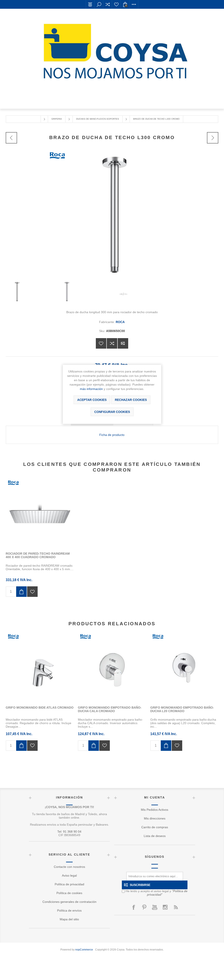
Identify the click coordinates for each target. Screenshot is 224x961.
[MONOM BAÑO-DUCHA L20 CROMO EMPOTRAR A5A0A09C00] (184, 667)
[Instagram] (165, 907)
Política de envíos (69, 910)
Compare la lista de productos (107, 4)
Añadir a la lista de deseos (101, 343)
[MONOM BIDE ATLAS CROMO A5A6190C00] (40, 667)
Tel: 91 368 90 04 (69, 831)
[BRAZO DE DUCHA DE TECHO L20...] (11, 137)
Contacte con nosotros (69, 866)
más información (91, 389)
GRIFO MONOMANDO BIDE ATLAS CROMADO (40, 707)
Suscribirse (140, 885)
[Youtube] (154, 907)
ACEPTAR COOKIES (92, 400)
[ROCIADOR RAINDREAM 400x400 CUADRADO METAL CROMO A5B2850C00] (40, 513)
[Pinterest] (144, 907)
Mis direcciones (154, 818)
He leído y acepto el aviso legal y (156, 892)
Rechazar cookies (131, 400)
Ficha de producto (111, 435)
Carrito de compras (154, 827)
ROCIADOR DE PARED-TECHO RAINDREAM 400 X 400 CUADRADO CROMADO (38, 555)
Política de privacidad (69, 884)
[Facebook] (133, 907)
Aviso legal (69, 875)
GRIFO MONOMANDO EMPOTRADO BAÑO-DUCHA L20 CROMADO (182, 709)
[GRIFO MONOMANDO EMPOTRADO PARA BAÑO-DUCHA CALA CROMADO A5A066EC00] (112, 667)
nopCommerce (84, 949)
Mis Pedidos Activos (154, 809)
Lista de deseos (116, 4)
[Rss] (175, 907)
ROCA (120, 322)
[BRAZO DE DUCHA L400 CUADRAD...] (212, 137)
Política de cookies (69, 893)
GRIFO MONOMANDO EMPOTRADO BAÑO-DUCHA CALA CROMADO (110, 709)
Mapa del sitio (69, 919)
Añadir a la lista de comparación (112, 343)
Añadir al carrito (21, 591)
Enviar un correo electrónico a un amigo (123, 343)
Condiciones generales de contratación (69, 901)
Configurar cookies (112, 412)
